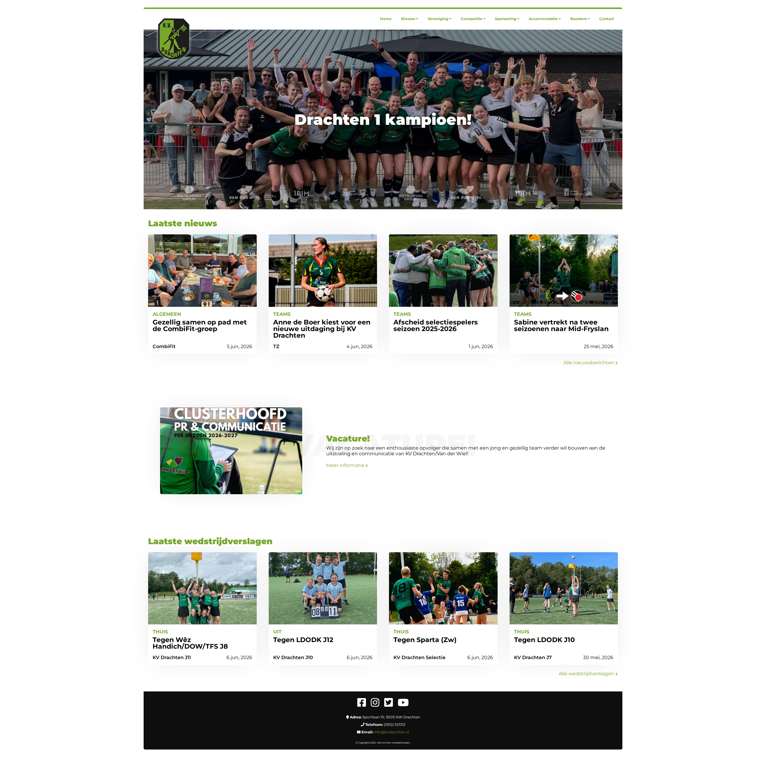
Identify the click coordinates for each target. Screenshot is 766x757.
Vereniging (438, 18)
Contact (606, 18)
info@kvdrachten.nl (391, 732)
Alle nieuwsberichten (589, 362)
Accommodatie (543, 18)
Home (386, 18)
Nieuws (408, 18)
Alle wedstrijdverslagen (587, 673)
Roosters (578, 18)
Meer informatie (346, 465)
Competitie (471, 18)
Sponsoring (505, 18)
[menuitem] (386, 18)
